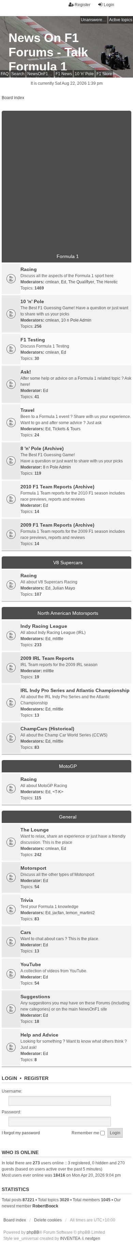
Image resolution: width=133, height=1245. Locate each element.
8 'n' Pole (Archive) (42, 448)
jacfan (58, 912)
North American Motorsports (68, 613)
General (67, 817)
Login (9, 1078)
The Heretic (107, 282)
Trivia (26, 900)
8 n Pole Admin (57, 467)
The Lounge (34, 830)
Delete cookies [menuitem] (48, 1220)
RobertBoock (45, 1206)
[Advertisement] (66, 177)
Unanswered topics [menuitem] (94, 19)
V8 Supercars (68, 562)
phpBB (33, 1232)
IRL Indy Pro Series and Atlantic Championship (75, 690)
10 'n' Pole (32, 301)
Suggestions (35, 996)
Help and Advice (39, 1035)
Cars (25, 932)
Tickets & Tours (66, 429)
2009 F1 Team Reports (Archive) (57, 525)
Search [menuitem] (18, 73)
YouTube (30, 964)
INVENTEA (70, 1238)
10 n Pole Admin (76, 320)
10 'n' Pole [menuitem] (84, 73)
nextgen (92, 1238)
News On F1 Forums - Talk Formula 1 (48, 52)
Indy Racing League (43, 626)
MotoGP (68, 766)
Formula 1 (68, 256)
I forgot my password (21, 1133)
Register (36, 1078)
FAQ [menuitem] (5, 73)
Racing (28, 269)
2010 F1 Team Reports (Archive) (57, 486)
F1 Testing (32, 339)
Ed (63, 282)
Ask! (25, 372)
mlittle (58, 638)
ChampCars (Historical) (47, 728)
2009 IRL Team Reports (47, 658)
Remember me (86, 1133)
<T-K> (58, 791)
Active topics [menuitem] (120, 19)
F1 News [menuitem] (64, 73)
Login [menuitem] (109, 4)
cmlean (52, 282)
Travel (27, 410)
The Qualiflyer (81, 282)
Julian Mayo (64, 588)
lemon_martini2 (80, 912)
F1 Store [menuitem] (104, 73)
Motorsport (33, 868)
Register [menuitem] (82, 4)
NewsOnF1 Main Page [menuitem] (40, 73)
